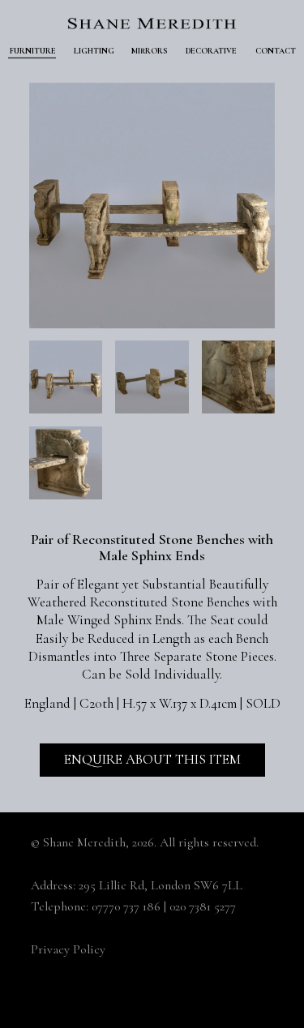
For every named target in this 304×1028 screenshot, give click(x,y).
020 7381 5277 (202, 906)
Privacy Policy (68, 949)
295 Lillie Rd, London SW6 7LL (160, 885)
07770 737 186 (126, 906)
